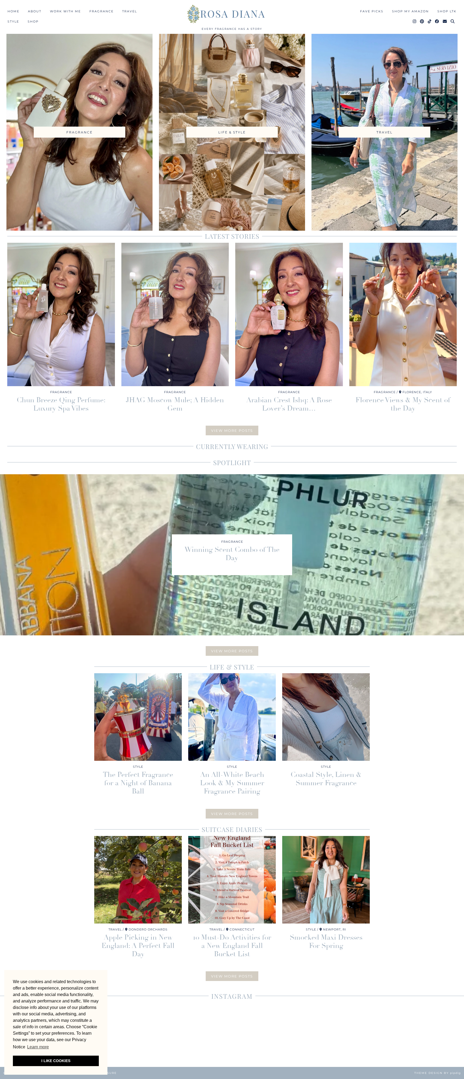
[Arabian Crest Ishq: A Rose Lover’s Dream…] (289, 314)
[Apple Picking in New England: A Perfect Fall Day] (138, 880)
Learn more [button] (38, 1047)
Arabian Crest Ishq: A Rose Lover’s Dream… (289, 404)
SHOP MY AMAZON (410, 11)
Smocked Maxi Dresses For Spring (326, 941)
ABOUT (34, 11)
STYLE (13, 21)
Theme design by (437, 1073)
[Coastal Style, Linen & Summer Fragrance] (326, 717)
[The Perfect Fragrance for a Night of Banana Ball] (138, 717)
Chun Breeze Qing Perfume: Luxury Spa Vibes (61, 404)
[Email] (445, 21)
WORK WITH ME (65, 11)
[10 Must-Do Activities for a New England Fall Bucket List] (232, 880)
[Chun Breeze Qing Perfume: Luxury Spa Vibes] (61, 314)
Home (13, 11)
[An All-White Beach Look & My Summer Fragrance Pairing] (232, 717)
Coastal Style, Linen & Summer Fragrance (326, 778)
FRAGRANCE (101, 11)
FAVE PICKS (371, 11)
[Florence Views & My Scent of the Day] (403, 314)
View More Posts (232, 430)
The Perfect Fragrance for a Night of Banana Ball (138, 783)
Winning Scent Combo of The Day (232, 553)
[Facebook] (437, 21)
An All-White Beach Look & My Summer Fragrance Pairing (232, 783)
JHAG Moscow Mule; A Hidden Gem (175, 404)
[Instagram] (415, 21)
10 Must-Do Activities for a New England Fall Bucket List (232, 945)
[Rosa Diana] (232, 14)
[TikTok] (430, 21)
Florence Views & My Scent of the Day (403, 404)
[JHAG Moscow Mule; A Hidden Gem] (175, 314)
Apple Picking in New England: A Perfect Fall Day (138, 945)
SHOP (33, 21)
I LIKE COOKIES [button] (55, 1061)
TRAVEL (129, 11)
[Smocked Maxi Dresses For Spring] (326, 880)
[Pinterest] (422, 21)
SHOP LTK (446, 11)
